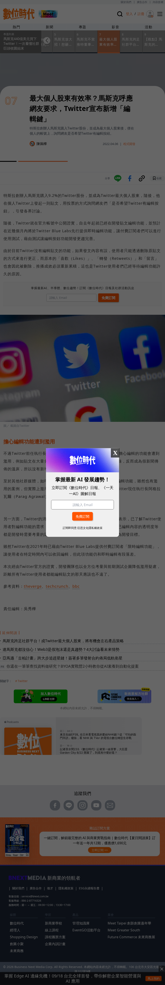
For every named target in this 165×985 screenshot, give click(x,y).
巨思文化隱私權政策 (89, 528)
